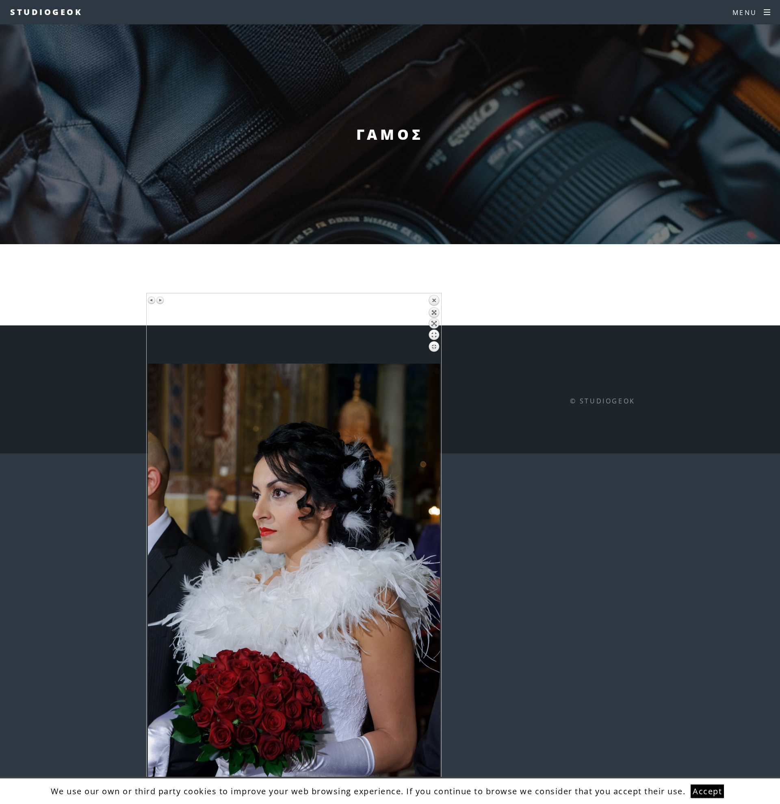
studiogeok (46, 12)
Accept (707, 791)
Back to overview (434, 329)
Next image (160, 300)
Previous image (152, 300)
